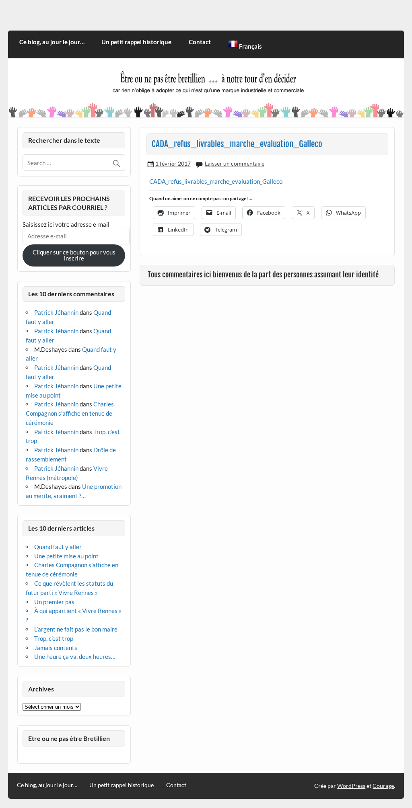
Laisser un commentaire (234, 163)
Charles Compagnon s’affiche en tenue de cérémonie (70, 413)
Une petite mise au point (66, 556)
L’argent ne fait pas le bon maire (75, 629)
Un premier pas (54, 601)
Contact (200, 41)
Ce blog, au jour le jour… (51, 41)
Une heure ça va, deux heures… (74, 656)
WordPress (351, 785)
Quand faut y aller (58, 546)
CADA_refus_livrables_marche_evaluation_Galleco (215, 181)
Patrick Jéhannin (56, 312)
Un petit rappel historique (136, 41)
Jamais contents (55, 647)
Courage (383, 785)
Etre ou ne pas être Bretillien (69, 738)
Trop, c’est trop (53, 638)
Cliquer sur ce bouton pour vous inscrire (74, 255)
